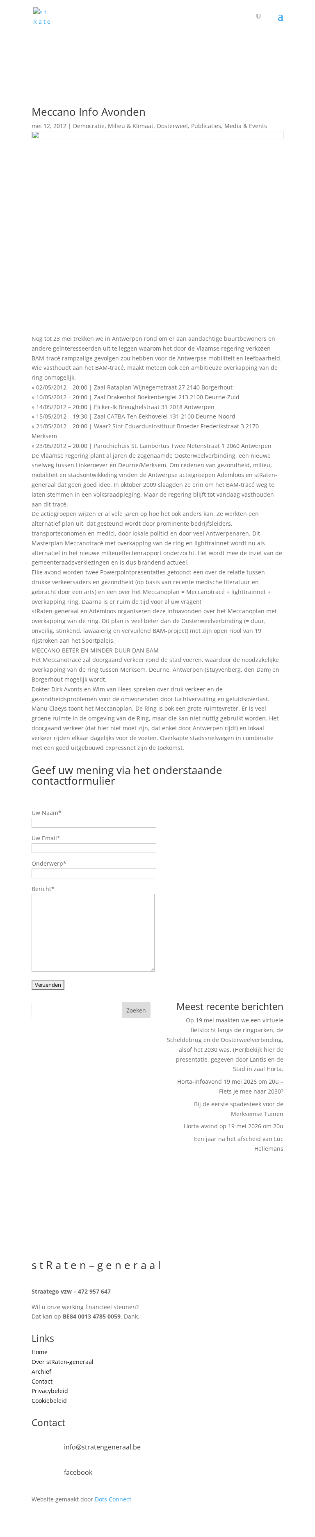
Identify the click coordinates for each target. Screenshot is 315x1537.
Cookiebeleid (49, 1400)
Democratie (89, 126)
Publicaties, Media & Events (229, 126)
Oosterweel (172, 126)
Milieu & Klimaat (130, 126)
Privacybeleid (50, 1391)
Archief (41, 1371)
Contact (42, 1381)
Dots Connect (113, 1499)
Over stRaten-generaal (63, 1362)
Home (40, 1352)
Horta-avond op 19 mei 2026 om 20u (233, 1126)
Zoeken (136, 1010)
